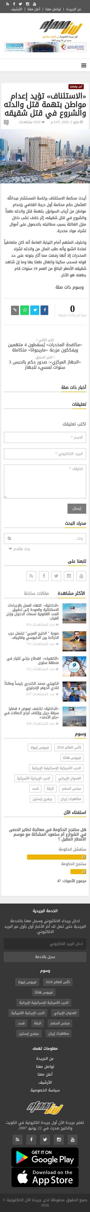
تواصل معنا (53, 9)
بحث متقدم (21, 549)
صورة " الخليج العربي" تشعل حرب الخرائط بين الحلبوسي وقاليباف (33, 635)
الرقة (50, 788)
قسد (35, 788)
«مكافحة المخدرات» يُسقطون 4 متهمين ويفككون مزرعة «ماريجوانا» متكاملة (45, 347)
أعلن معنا (34, 9)
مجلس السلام (71, 788)
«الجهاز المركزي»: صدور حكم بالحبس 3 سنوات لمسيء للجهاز (45, 364)
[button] (86, 134)
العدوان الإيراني (69, 778)
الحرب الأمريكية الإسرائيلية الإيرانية (56, 768)
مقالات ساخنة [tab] (36, 593)
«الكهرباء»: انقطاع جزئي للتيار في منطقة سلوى (33, 660)
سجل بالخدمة (45, 957)
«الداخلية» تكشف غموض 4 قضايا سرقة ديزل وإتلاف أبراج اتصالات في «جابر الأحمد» (31, 713)
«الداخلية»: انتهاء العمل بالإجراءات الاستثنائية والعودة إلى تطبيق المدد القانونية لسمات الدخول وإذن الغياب (32, 612)
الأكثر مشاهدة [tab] (71, 593)
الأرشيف (16, 9)
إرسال (76, 508)
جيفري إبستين (42, 799)
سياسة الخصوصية (45, 1090)
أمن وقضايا (76, 86)
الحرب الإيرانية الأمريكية (33, 778)
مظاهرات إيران (70, 799)
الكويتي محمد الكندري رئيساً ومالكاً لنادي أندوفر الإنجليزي (31, 685)
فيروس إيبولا (39, 747)
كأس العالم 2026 (69, 747)
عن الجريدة (73, 9)
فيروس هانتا (72, 758)
